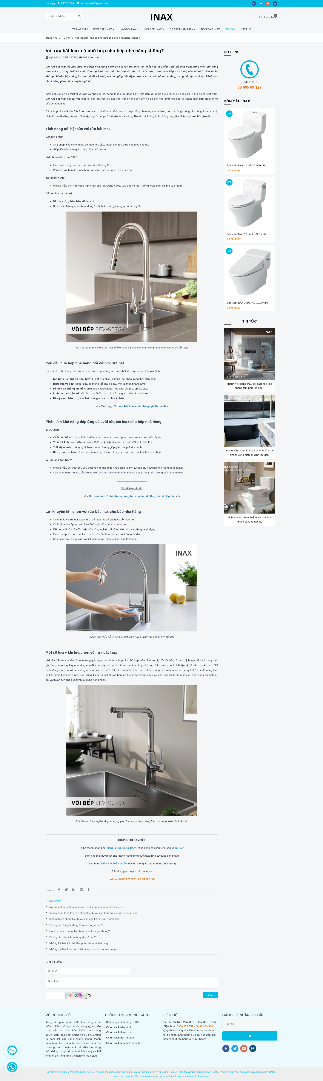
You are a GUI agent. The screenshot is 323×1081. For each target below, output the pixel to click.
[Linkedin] (73, 890)
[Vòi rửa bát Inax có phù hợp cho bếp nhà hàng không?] (161, 16)
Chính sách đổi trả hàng (120, 1037)
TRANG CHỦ (80, 29)
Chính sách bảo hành (119, 1027)
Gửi (210, 995)
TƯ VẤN (230, 29)
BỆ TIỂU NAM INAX (182, 29)
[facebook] (255, 3)
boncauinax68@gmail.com (94, 3)
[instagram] (276, 3)
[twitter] (262, 3)
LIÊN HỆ (246, 29)
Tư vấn (66, 37)
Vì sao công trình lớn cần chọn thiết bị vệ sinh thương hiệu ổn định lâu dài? (93, 912)
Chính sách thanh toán (119, 1032)
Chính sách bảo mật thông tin (123, 1042)
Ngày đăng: (55, 57)
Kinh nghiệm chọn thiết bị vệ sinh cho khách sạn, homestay (84, 918)
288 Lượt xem (90, 57)
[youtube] (269, 3)
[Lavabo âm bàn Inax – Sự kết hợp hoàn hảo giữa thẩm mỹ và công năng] (175, 496)
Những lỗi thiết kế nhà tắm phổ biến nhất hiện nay (78, 943)
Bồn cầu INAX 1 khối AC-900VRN (246, 165)
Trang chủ (52, 37)
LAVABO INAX (128, 29)
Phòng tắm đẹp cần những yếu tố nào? (72, 937)
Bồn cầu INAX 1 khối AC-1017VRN (247, 302)
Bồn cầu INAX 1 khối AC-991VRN (246, 234)
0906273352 (67, 3)
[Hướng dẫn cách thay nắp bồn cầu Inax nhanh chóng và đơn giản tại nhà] (88, 496)
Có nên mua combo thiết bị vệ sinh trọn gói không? (79, 931)
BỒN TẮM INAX (210, 29)
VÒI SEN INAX (153, 29)
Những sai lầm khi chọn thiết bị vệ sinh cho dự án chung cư (84, 949)
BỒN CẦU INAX (103, 29)
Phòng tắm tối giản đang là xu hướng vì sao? (76, 925)
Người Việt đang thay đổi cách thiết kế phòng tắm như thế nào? (86, 906)
